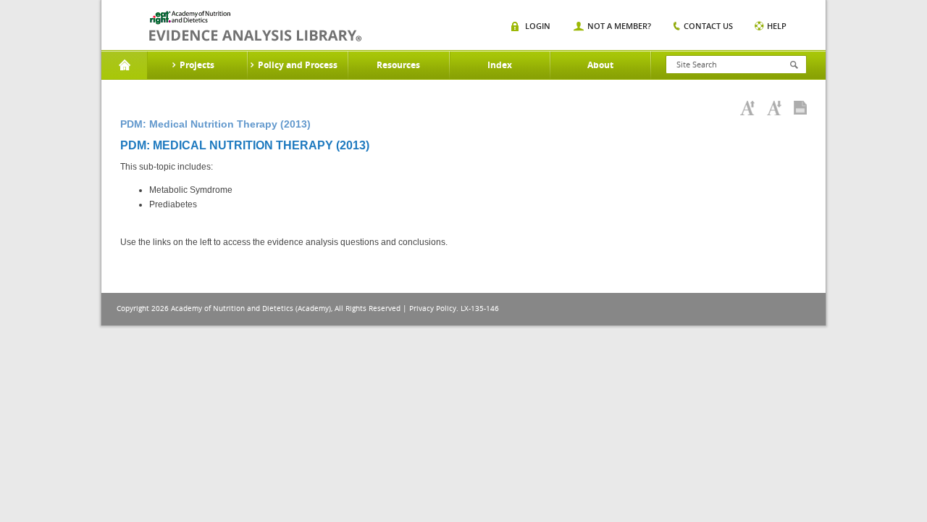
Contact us (708, 25)
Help (777, 25)
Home (124, 65)
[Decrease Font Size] (774, 108)
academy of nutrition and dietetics (255, 26)
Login (537, 25)
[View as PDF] (800, 108)
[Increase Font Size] (747, 108)
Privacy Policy (432, 308)
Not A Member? (619, 25)
